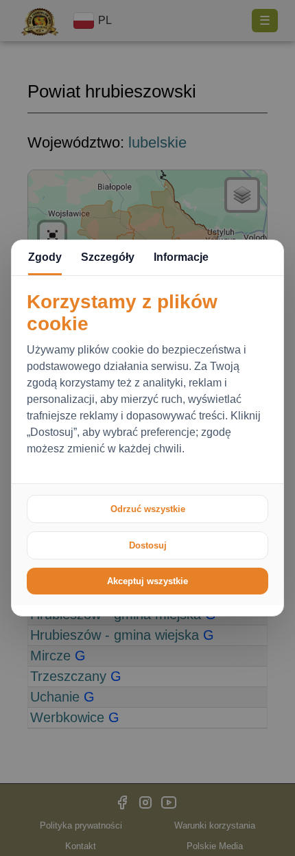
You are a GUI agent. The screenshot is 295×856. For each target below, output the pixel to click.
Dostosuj (148, 545)
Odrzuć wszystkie (147, 509)
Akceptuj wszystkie (147, 581)
